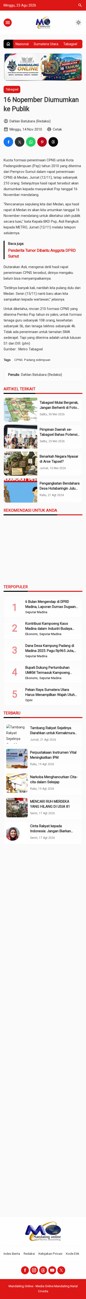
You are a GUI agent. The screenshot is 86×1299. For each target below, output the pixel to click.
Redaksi (29, 1253)
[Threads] (43, 1270)
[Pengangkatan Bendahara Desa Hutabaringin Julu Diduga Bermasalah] (20, 491)
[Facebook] (25, 1270)
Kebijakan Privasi (50, 1253)
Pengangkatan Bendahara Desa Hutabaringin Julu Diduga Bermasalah (60, 488)
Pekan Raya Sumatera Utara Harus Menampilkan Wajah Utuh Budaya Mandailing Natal (50, 694)
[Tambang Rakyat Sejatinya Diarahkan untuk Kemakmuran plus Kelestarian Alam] (17, 734)
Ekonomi (31, 634)
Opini (28, 700)
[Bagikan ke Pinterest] (42, 142)
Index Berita (12, 1253)
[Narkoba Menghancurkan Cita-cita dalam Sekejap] (17, 783)
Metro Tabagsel (30, 349)
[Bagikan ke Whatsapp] (31, 142)
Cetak (57, 129)
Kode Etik (72, 1253)
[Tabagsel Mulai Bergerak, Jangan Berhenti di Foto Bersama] (20, 410)
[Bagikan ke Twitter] (19, 142)
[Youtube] (52, 1270)
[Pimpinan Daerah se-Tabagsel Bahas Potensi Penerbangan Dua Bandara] (20, 437)
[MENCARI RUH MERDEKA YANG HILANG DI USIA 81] (17, 807)
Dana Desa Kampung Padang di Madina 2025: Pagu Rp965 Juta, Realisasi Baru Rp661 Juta (49, 650)
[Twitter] (61, 1270)
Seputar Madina (36, 612)
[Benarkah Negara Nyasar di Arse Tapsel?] (20, 464)
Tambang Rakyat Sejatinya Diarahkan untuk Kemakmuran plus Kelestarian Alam (53, 733)
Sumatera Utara (46, 44)
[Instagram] (34, 1270)
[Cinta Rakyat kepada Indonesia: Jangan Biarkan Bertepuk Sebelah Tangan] (17, 832)
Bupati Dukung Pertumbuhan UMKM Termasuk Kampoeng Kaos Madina (47, 672)
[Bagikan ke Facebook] (8, 142)
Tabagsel (70, 44)
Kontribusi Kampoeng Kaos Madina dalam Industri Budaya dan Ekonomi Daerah (48, 628)
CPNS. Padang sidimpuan (32, 360)
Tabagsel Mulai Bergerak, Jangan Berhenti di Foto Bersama (59, 407)
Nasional (22, 44)
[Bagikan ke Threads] (53, 142)
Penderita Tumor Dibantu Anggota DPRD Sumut (42, 253)
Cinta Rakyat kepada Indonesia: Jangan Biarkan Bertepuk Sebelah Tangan (50, 831)
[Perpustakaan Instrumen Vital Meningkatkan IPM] (17, 758)
